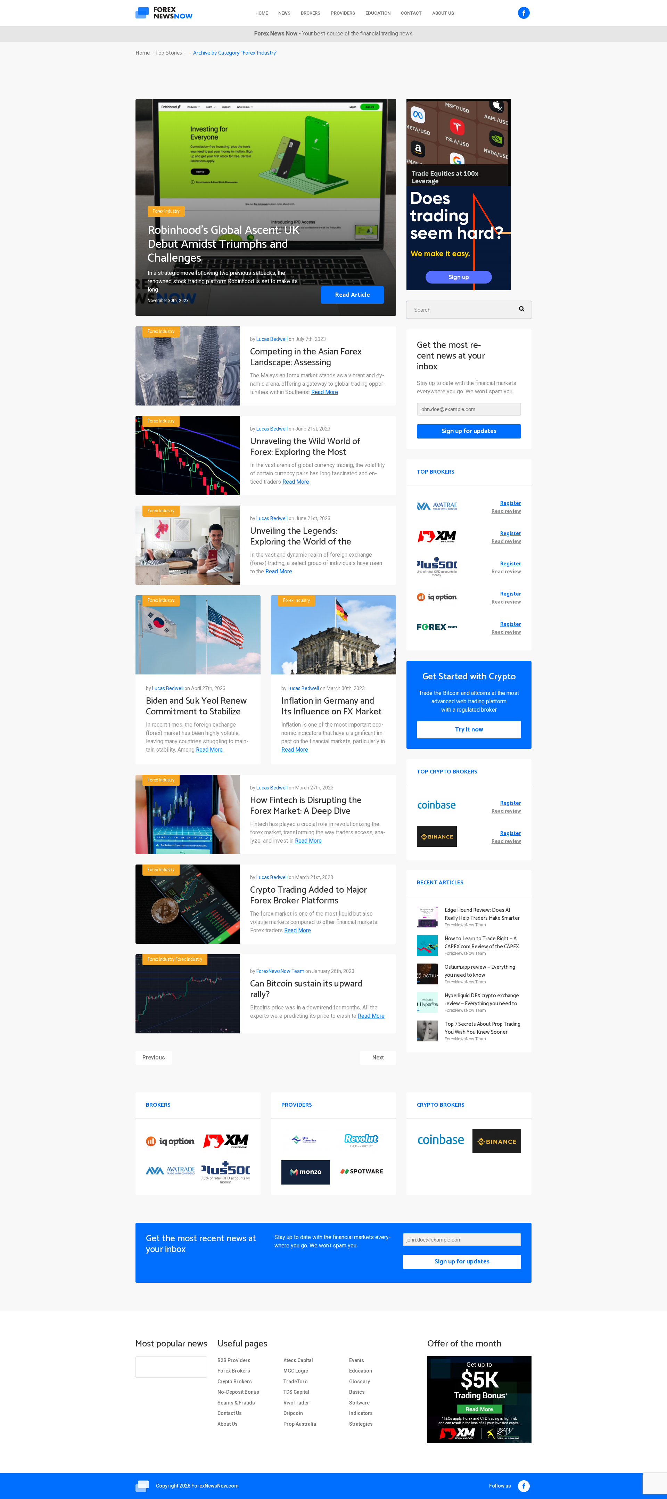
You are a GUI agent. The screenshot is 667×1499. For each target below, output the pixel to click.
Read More (324, 392)
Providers (343, 13)
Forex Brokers (233, 1371)
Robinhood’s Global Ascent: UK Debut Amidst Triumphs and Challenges (223, 244)
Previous (153, 1057)
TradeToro (295, 1381)
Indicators (361, 1413)
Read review (506, 512)
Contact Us (229, 1413)
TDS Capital (296, 1392)
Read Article (352, 295)
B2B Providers (233, 1360)
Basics (357, 1392)
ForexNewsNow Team (280, 971)
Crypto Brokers (234, 1381)
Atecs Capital (298, 1360)
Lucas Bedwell (272, 339)
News (284, 13)
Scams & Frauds (236, 1403)
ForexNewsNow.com (215, 1486)
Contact (411, 13)
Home (261, 13)
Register (510, 504)
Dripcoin (293, 1413)
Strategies (361, 1424)
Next (378, 1057)
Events (356, 1360)
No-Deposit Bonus (238, 1392)
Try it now (469, 729)
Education (377, 13)
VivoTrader (296, 1403)
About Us (443, 13)
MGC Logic (295, 1371)
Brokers (310, 13)
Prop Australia (299, 1424)
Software (359, 1403)
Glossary (359, 1381)
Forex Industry (166, 211)
